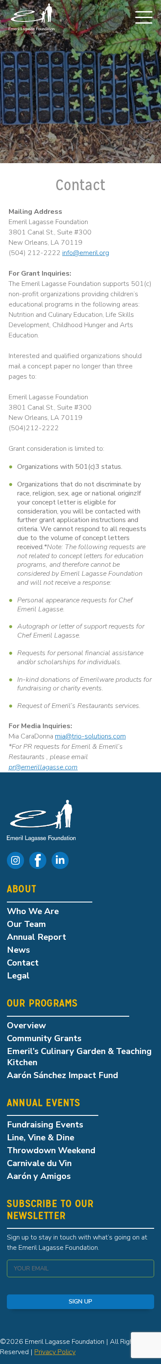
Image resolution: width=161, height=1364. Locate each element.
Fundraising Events (45, 1124)
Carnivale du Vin (39, 1163)
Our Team (26, 924)
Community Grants (44, 1038)
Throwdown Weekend (51, 1150)
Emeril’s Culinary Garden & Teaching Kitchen (79, 1056)
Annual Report (36, 937)
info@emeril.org (85, 253)
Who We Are (33, 911)
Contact (23, 963)
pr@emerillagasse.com (43, 767)
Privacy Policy (55, 1352)
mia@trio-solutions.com (90, 736)
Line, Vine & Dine (40, 1137)
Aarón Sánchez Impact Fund (62, 1075)
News (18, 950)
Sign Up (80, 1301)
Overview (26, 1025)
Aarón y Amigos (39, 1176)
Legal (18, 975)
